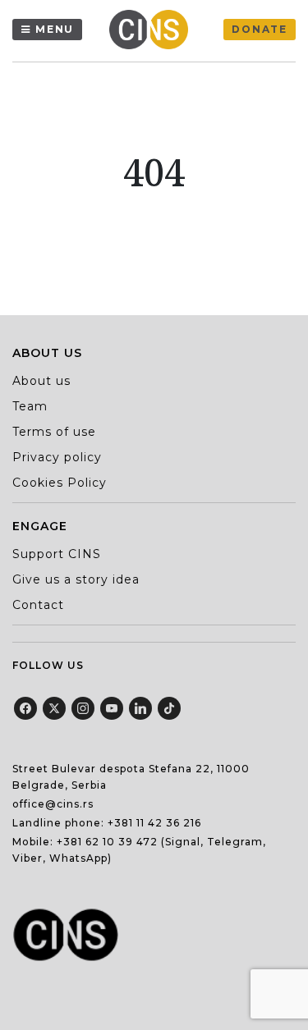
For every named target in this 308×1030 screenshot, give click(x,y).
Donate (259, 29)
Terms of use (54, 431)
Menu (54, 29)
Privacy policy (57, 457)
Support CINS (56, 554)
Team (30, 406)
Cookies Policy (59, 482)
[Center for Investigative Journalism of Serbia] (152, 29)
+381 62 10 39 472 (107, 841)
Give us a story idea (76, 579)
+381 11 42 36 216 (154, 823)
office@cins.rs (53, 804)
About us (41, 380)
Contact (38, 604)
